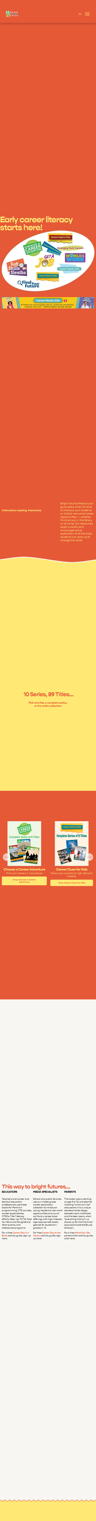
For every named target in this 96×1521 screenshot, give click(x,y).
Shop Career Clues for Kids (71, 883)
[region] (48, 857)
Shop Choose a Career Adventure (24, 881)
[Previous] (6, 857)
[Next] (89, 857)
